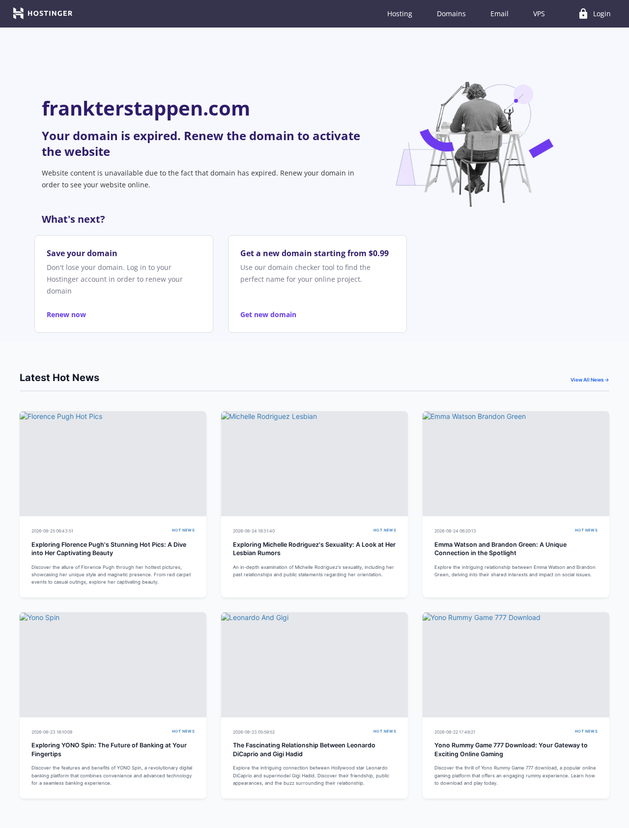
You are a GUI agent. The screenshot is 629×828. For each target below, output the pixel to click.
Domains (451, 13)
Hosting (399, 13)
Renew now (66, 314)
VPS (539, 13)
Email (499, 13)
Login (594, 14)
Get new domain (268, 314)
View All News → (590, 380)
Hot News (183, 530)
